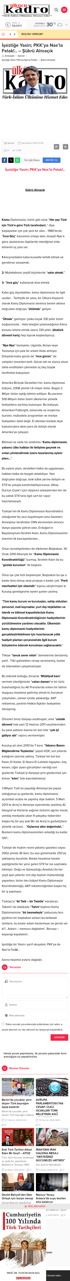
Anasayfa (9, 55)
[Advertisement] (35, 121)
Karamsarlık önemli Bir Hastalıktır (40, 34)
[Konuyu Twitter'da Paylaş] (11, 160)
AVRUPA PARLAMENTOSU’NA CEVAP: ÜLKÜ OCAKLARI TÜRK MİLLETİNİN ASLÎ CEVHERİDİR (49, 1109)
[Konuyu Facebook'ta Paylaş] (4, 160)
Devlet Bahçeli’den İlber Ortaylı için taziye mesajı (17, 1196)
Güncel (21, 55)
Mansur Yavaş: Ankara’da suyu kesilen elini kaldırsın (51, 1198)
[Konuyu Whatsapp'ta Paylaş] (17, 160)
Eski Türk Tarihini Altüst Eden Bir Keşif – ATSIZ (17, 1151)
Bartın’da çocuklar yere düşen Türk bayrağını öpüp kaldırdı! (17, 1103)
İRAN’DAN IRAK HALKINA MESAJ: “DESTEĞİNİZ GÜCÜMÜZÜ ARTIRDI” (50, 1155)
